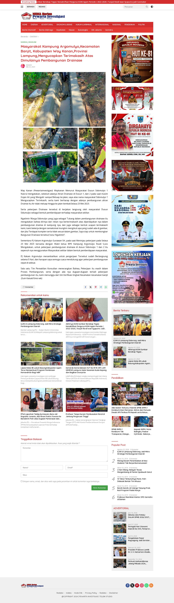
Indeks (69, 593)
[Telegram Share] (101, 287)
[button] (146, 7)
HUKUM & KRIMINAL (84, 24)
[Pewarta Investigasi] (43, 15)
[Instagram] (142, 585)
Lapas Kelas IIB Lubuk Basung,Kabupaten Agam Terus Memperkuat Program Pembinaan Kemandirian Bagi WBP (41, 370)
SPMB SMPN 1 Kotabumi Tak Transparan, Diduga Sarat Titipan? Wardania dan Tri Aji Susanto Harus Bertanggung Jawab (120, 431)
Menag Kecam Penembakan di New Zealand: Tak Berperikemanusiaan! (132, 462)
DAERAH (34, 24)
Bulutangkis (83, 30)
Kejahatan (61, 30)
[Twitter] (132, 585)
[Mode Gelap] (152, 7)
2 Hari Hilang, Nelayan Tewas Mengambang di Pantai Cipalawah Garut (134, 471)
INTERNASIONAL (102, 24)
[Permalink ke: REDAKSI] (23, 65)
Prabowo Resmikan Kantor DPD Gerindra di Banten (134, 498)
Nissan (72, 30)
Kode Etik (78, 593)
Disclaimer (113, 593)
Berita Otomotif (29, 30)
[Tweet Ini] (90, 287)
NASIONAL (116, 24)
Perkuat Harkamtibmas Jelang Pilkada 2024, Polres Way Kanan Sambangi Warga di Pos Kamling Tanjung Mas (138, 562)
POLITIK (141, 24)
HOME (24, 24)
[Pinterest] (137, 585)
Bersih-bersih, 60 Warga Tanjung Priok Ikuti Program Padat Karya (133, 489)
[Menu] (22, 7)
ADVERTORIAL (47, 24)
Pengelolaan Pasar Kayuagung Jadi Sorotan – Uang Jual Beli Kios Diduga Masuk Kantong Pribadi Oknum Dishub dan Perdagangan (139, 539)
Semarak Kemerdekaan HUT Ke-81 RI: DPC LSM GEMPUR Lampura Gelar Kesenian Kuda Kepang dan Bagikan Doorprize (86, 370)
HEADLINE (32, 42)
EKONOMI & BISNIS (64, 24)
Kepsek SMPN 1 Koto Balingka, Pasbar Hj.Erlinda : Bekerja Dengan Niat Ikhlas (142, 431)
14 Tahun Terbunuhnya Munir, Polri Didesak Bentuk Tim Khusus (131, 480)
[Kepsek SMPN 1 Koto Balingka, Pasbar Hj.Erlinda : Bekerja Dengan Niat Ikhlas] (143, 421)
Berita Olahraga (46, 30)
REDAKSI (42, 7)
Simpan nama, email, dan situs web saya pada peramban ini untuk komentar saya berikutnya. (61, 481)
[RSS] (151, 585)
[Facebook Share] (85, 287)
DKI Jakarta (96, 30)
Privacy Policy (91, 593)
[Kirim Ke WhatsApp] (106, 287)
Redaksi (60, 593)
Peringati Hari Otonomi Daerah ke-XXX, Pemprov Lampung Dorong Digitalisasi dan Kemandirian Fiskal (139, 527)
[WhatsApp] (146, 585)
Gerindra (109, 30)
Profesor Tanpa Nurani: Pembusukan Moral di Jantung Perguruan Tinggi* (85, 415)
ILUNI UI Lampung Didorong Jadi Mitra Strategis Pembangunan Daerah (41, 325)
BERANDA (30, 7)
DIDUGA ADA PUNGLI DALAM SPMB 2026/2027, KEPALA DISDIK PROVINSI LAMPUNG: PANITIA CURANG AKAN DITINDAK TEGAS (139, 516)
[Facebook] (128, 585)
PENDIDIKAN (130, 24)
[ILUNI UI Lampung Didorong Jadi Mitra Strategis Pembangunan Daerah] (42, 310)
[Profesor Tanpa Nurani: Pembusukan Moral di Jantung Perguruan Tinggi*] (87, 400)
